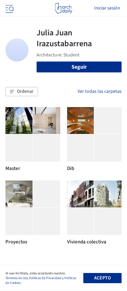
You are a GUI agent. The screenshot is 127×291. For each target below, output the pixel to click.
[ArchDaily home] (63, 8)
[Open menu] (9, 8)
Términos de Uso (16, 278)
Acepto (102, 278)
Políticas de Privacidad (45, 278)
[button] (21, 92)
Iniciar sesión (107, 8)
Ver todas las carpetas (100, 91)
